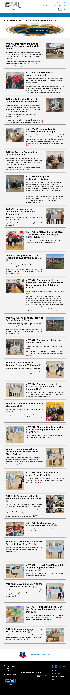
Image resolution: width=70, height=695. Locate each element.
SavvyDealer (54, 690)
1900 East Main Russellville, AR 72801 (55, 5)
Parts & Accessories (27, 672)
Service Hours (25, 669)
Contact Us (40, 666)
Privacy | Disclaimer (58, 676)
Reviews (38, 669)
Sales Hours (24, 666)
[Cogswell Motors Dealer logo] (12, 9)
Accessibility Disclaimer (40, 655)
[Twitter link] (60, 666)
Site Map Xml (56, 673)
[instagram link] (56, 666)
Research (39, 672)
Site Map (54, 670)
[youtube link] (64, 666)
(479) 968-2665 (61, 2)
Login (53, 679)
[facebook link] (52, 666)
